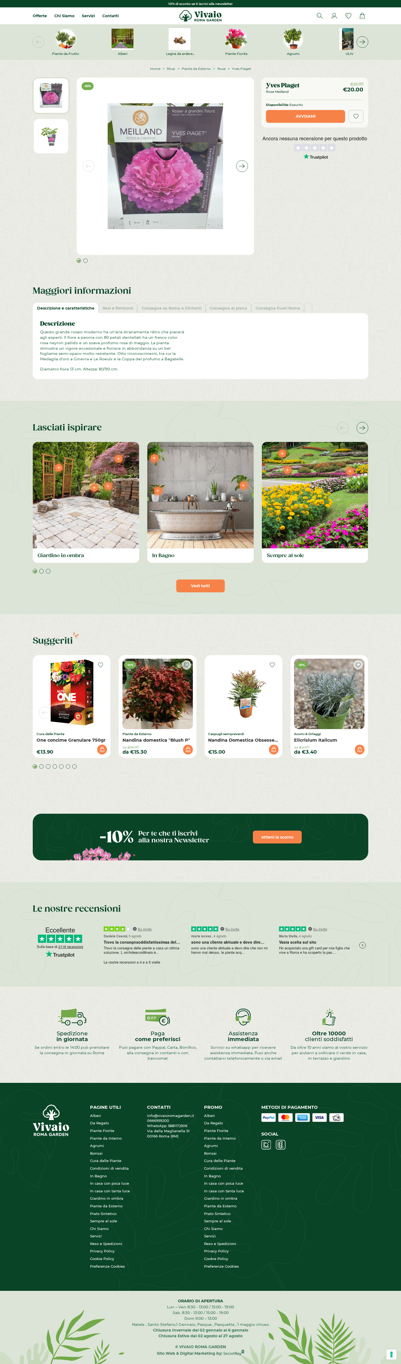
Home (155, 68)
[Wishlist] (348, 16)
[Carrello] (362, 16)
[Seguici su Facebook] (281, 1145)
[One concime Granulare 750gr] (72, 694)
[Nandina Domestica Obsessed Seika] (243, 694)
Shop (171, 68)
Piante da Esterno (196, 68)
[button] (362, 42)
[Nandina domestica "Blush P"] (157, 694)
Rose (221, 68)
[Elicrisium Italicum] (329, 694)
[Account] (334, 16)
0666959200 (160, 1120)
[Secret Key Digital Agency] (233, 1353)
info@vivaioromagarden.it (170, 1115)
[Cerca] (320, 16)
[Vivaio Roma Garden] (200, 16)
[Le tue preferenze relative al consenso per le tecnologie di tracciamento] (391, 1354)
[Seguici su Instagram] (266, 1145)
